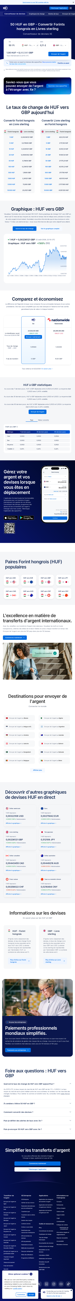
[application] (37, 261)
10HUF (11, 149)
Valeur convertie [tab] (43, 420)
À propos (59, 1201)
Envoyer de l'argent (58, 54)
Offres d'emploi (61, 1208)
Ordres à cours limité (27, 1227)
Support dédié (60, 1215)
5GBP (48, 143)
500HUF (11, 172)
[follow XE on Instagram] (54, 1284)
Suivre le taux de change (24, 229)
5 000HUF (11, 184)
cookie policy (17, 1288)
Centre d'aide (60, 1211)
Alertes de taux (53, 14)
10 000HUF (11, 190)
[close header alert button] (73, 2)
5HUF (11, 143)
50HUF (11, 161)
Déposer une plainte (62, 1238)
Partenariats (60, 1205)
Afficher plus (37, 770)
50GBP (48, 161)
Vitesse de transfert (9, 1262)
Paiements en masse (27, 1244)
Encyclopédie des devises (46, 1243)
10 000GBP (48, 190)
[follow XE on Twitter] (39, 1284)
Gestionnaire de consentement (64, 1228)
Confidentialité (61, 1221)
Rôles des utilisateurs (27, 1254)
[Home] (5, 8)
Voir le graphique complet (50, 229)
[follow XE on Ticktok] (68, 1284)
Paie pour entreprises (27, 1251)
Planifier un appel (63, 63)
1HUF (11, 137)
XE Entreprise (25, 1199)
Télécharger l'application (59, 8)
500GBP (48, 172)
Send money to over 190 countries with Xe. (36, 2)
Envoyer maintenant (33, 337)
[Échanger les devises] (37, 45)
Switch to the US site (53, 1296)
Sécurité (6, 1269)
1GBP (48, 137)
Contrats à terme (25, 1223)
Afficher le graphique (13, 823)
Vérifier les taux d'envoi (27, 1202)
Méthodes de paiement (27, 1248)
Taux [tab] (31, 420)
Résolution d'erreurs (62, 1244)
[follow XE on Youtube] (61, 1284)
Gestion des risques (26, 1220)
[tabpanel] (37, 438)
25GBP (48, 155)
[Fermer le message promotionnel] (71, 1290)
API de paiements (26, 1241)
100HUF (11, 167)
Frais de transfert (8, 1265)
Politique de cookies (62, 1225)
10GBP (48, 149)
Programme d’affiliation (27, 1258)
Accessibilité (60, 1241)
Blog (40, 1227)
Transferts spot (25, 1211)
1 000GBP (48, 178)
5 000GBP (48, 184)
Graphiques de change (37, 14)
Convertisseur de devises (14, 14)
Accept (31, 1294)
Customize (21, 1294)
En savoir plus (46, 369)
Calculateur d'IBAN (44, 1255)
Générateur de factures (45, 1258)
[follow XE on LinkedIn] (46, 1284)
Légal (58, 1218)
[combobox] (28, 45)
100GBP (48, 167)
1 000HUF (11, 178)
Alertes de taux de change (46, 1246)
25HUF (11, 155)
